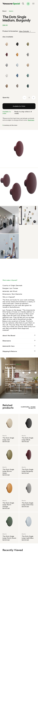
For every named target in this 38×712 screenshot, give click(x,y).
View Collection (16, 391)
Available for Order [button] (19, 106)
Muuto (11, 11)
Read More (31, 120)
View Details (24, 31)
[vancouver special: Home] (11, 4)
